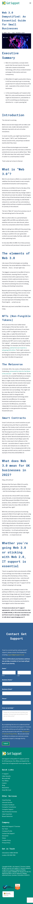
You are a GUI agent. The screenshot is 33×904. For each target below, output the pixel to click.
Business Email (7, 689)
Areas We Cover (6, 790)
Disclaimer (5, 836)
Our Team (5, 829)
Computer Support (7, 809)
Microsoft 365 (6, 778)
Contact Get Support (8, 833)
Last (18, 675)
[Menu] (30, 3)
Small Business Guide (18, 32)
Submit (6, 744)
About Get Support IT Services (11, 826)
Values (4, 838)
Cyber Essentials (7, 814)
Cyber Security (6, 776)
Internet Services (7, 802)
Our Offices (5, 781)
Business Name (7, 680)
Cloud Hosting (6, 800)
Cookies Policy (6, 840)
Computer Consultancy (9, 807)
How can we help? (8, 708)
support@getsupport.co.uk (16, 655)
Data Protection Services (9, 812)
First (3, 675)
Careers (4, 783)
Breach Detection (7, 816)
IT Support (5, 774)
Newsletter (5, 788)
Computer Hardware (8, 805)
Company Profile (7, 831)
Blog (3, 785)
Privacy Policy (6, 843)
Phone (4, 699)
